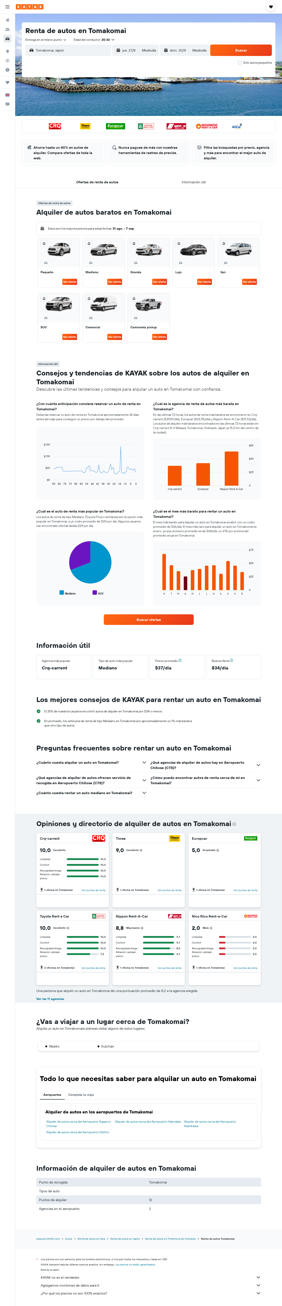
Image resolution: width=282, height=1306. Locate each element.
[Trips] (7, 82)
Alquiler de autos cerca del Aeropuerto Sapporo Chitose (78, 1124)
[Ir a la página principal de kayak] (29, 6)
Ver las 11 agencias (50, 999)
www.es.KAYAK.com (48, 1238)
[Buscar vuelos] (7, 20)
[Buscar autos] (7, 38)
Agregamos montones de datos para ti (70, 1285)
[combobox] (46, 39)
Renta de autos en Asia (91, 1238)
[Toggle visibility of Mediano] (67, 592)
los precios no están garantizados (135, 1264)
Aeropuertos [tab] (52, 1095)
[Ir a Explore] (7, 51)
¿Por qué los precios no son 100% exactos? (74, 1293)
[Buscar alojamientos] (7, 29)
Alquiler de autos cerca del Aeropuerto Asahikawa (210, 1124)
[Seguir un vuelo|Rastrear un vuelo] (7, 60)
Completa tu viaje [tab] (81, 1095)
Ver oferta (69, 281)
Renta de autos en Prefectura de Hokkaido (170, 1238)
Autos (68, 1238)
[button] (7, 7)
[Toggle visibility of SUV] (98, 592)
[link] (149, 619)
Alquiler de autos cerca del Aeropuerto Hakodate (148, 1122)
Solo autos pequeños (257, 63)
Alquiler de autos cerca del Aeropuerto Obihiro (77, 1132)
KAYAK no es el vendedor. (60, 1277)
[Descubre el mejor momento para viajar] (7, 69)
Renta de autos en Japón (125, 1238)
